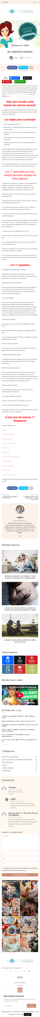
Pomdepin (12, 787)
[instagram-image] (11, 889)
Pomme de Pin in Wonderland (10, 457)
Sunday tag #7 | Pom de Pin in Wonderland (23, 814)
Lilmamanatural (6, 461)
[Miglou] (11, 58)
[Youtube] (29, 971)
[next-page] (6, 745)
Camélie (4, 430)
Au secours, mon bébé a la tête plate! (9, 497)
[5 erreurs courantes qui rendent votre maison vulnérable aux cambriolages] (20, 561)
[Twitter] (24, 971)
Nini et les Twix (6, 448)
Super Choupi (6, 452)
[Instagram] (15, 971)
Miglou (16, 57)
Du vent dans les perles (8, 443)
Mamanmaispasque (7, 439)
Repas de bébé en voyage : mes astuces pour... (19, 721)
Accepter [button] (27, 1014)
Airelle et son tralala (7, 466)
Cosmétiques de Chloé (8, 434)
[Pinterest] (20, 971)
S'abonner (31, 1005)
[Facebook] (20, 536)
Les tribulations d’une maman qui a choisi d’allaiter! (30, 498)
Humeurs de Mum (20, 45)
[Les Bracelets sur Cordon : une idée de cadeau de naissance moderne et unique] (20, 593)
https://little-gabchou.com (20, 520)
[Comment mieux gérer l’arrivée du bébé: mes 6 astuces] (20, 625)
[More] (31, 67)
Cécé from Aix (6, 470)
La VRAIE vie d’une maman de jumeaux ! (17, 94)
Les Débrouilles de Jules (8, 474)
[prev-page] (3, 745)
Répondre (11, 794)
